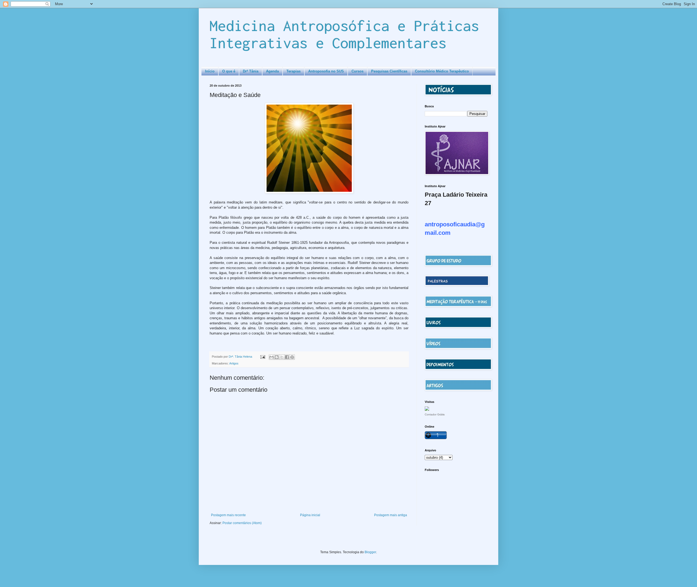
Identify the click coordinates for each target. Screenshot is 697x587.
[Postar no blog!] (276, 357)
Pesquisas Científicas (389, 71)
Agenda (272, 71)
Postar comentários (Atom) (242, 523)
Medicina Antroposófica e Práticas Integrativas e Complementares (344, 34)
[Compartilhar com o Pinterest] (292, 357)
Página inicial (310, 515)
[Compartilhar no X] (282, 357)
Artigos (234, 363)
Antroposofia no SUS (326, 71)
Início (210, 71)
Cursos (357, 71)
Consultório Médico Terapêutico (442, 71)
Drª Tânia (250, 71)
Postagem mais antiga (390, 515)
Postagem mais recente (228, 515)
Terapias (293, 71)
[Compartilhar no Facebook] (287, 357)
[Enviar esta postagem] (262, 356)
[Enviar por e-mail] (271, 357)
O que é (228, 71)
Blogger (370, 552)
